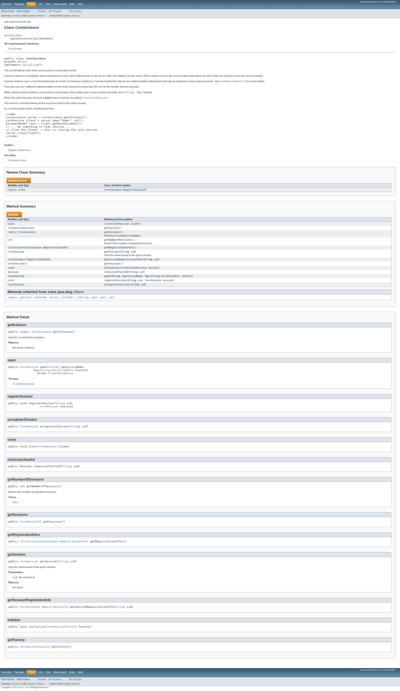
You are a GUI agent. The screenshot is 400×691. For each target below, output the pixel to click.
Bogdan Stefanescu (19, 150)
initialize (111, 267)
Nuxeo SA (24, 687)
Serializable (15, 48)
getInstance (112, 232)
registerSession (115, 280)
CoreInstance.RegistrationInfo (125, 189)
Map (147, 276)
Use (40, 4)
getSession (111, 251)
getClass (26, 297)
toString (83, 297)
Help (80, 4)
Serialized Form (17, 160)
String (124, 251)
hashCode (40, 297)
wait (94, 297)
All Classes (75, 11)
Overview (6, 4)
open (107, 276)
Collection (15, 247)
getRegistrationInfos (118, 247)
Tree (48, 4)
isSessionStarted (116, 272)
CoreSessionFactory (21, 228)
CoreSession (121, 223)
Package (19, 4)
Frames (42, 11)
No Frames (55, 11)
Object (23, 61)
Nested (16, 15)
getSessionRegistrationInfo (123, 259)
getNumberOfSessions (118, 239)
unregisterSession (116, 284)
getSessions (112, 263)
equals (12, 297)
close (107, 223)
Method (40, 15)
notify (53, 297)
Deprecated (59, 4)
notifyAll (67, 297)
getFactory (111, 228)
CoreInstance (27, 232)
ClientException (60, 373)
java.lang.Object (13, 35)
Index (72, 4)
